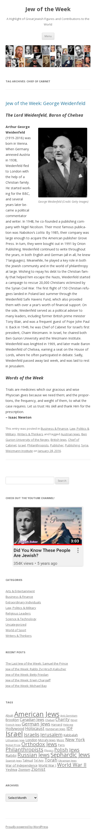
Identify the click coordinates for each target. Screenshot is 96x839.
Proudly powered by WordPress (27, 827)
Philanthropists (38, 445)
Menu (48, 36)
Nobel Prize (13, 745)
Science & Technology (21, 619)
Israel (22, 445)
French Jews (13, 724)
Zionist (38, 769)
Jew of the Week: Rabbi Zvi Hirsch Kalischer (36, 669)
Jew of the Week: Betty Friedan (27, 674)
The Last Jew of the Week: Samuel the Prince (37, 663)
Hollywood (15, 728)
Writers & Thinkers (30, 434)
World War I (47, 765)
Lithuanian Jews (15, 740)
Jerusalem (51, 734)
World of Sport (16, 630)
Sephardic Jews (70, 755)
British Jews (59, 440)
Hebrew (68, 724)
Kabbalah (70, 735)
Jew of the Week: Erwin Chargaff (28, 680)
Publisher (57, 445)
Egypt (74, 720)
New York (75, 740)
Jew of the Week (48, 9)
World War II (71, 764)
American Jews (36, 713)
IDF (69, 728)
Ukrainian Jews (67, 760)
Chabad (50, 720)
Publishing (72, 445)
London (31, 739)
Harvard (56, 725)
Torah (51, 760)
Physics (48, 750)
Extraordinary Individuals (23, 602)
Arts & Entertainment (20, 591)
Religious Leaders (18, 613)
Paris (61, 745)
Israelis (31, 734)
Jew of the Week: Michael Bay (26, 686)
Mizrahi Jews (47, 740)
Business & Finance (54, 428)
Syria (84, 445)
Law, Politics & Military (21, 608)
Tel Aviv (39, 760)
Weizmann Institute (19, 451)
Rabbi (11, 755)
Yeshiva (11, 769)
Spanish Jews (14, 760)
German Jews (36, 724)
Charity (62, 719)
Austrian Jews (70, 434)
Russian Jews (33, 755)
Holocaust (35, 728)
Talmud (28, 760)
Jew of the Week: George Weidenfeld (45, 103)
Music (60, 740)
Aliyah (9, 715)
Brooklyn (12, 719)
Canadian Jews (32, 719)
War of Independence (22, 765)
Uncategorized (16, 624)
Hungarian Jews (55, 729)
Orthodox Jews (39, 744)
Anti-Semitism (68, 715)
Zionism (24, 769)
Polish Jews (66, 749)
